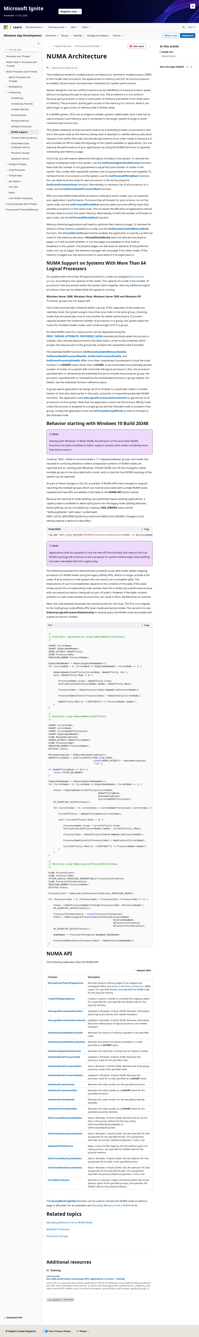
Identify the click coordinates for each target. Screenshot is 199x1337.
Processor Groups (57, 1236)
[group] (99, 535)
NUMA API (167, 52)
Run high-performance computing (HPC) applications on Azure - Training (85, 1278)
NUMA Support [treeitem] (19, 132)
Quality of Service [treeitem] (20, 158)
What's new (170, 35)
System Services (63, 46)
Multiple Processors (58, 1229)
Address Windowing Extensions (127, 986)
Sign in (191, 26)
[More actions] (150, 46)
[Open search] (183, 27)
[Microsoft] (6, 27)
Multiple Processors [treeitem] (21, 126)
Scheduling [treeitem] (17, 97)
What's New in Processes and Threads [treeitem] (21, 64)
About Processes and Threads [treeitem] (19, 79)
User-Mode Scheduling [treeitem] (21, 198)
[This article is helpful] (187, 67)
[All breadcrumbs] (49, 46)
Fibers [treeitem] (12, 192)
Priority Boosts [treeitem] (18, 115)
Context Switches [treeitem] (20, 109)
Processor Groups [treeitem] (20, 152)
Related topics (169, 56)
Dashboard (188, 35)
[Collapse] (38, 43)
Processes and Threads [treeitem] (18, 56)
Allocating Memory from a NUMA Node (114, 1205)
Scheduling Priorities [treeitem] (22, 103)
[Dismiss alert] (192, 6)
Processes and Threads (87, 46)
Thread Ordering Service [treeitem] (24, 137)
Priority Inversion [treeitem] (20, 120)
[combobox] (21, 49)
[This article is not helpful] (191, 67)
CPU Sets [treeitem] (13, 186)
